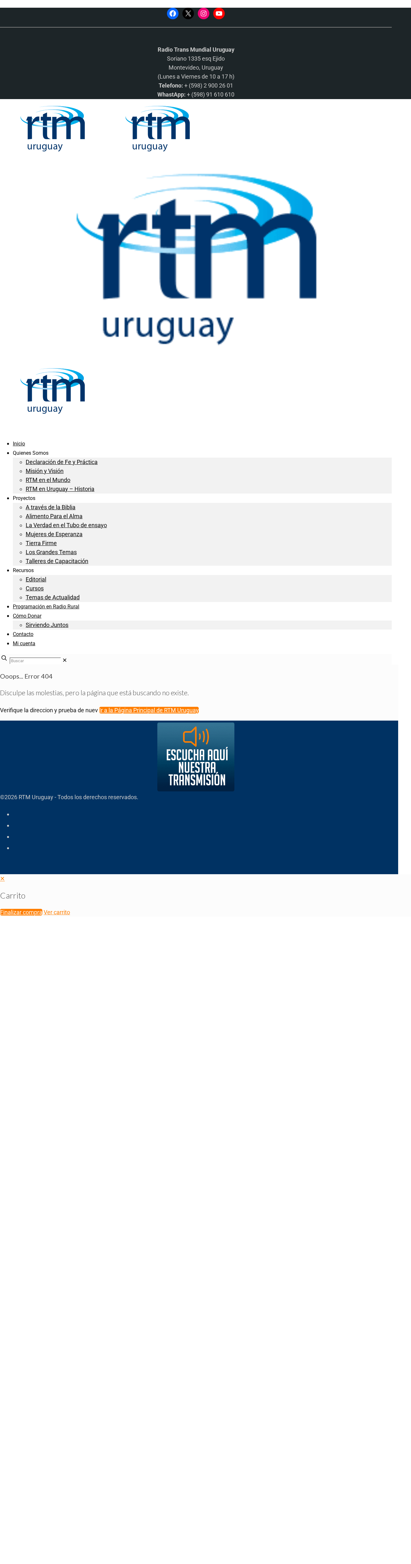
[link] (64, 660)
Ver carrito (57, 912)
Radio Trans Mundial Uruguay (79, 1462)
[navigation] (205, 895)
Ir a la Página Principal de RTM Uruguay (149, 710)
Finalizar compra (21, 912)
